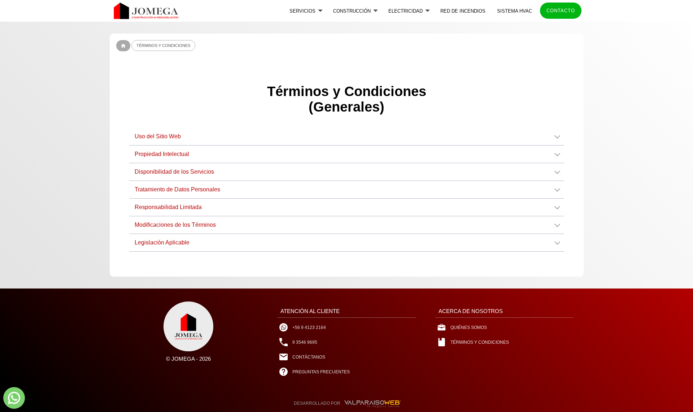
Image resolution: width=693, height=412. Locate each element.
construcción (352, 11)
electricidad (405, 11)
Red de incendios (462, 11)
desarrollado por (317, 403)
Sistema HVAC (514, 11)
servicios (302, 11)
